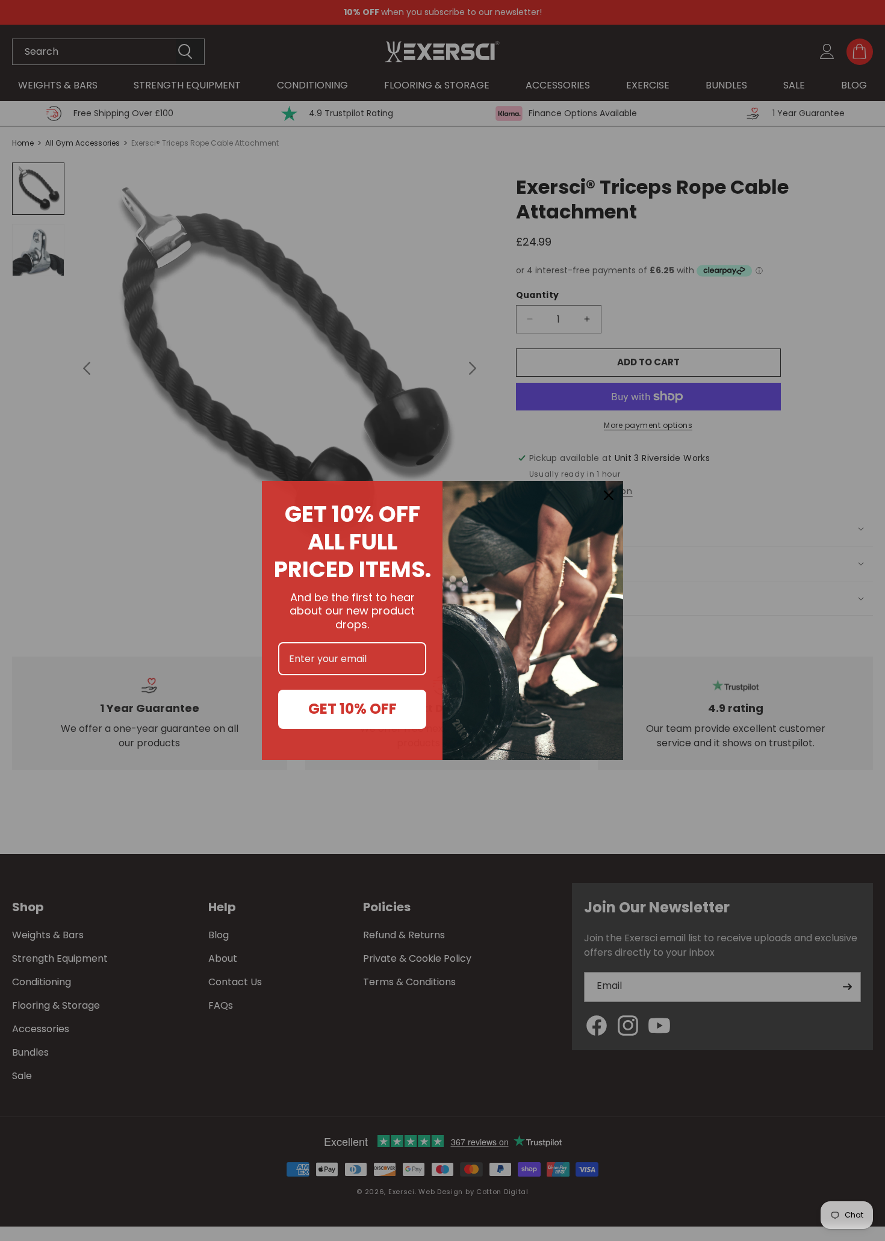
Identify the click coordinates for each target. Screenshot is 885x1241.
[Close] (608, 495)
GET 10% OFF (352, 709)
